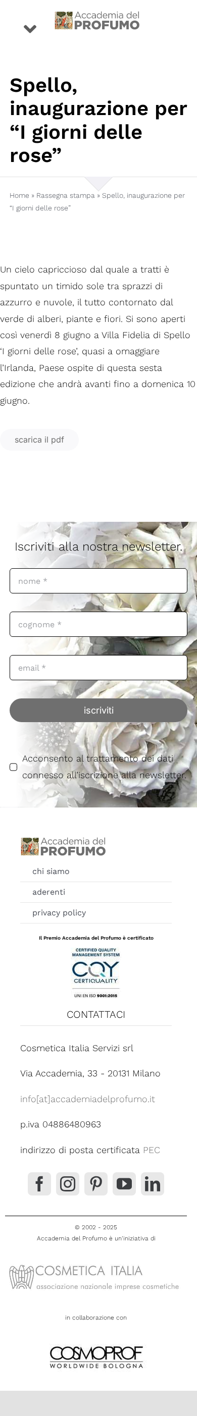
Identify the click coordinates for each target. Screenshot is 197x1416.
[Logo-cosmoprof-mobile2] (95, 1344)
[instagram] (67, 1183)
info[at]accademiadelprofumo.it (87, 1099)
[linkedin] (152, 1183)
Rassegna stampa (65, 195)
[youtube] (124, 1183)
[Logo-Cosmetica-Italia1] (96, 1264)
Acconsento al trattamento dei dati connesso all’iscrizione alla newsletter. (104, 766)
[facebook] (39, 1183)
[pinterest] (96, 1183)
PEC (151, 1150)
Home (19, 195)
